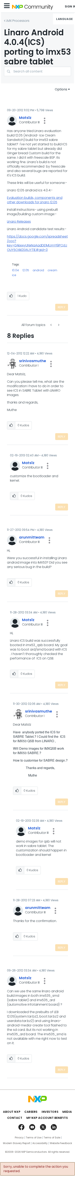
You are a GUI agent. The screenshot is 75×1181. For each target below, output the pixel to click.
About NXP (11, 1112)
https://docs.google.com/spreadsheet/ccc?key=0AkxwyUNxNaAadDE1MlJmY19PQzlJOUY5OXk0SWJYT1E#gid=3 (37, 243)
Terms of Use (33, 1137)
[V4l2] (58, 325)
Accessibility (40, 1143)
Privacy (19, 1137)
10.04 (15, 270)
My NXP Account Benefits (47, 1118)
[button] (45, 121)
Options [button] (61, 89)
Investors (50, 1112)
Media (67, 1112)
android (38, 270)
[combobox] (37, 71)
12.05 (25, 270)
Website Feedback (61, 1143)
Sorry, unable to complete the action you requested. (35, 1168)
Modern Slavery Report (16, 1143)
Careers (31, 1112)
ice (14, 275)
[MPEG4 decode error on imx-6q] (51, 325)
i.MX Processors (17, 20)
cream (52, 270)
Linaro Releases (19, 221)
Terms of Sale (52, 1137)
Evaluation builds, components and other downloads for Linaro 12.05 (34, 199)
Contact (14, 1118)
